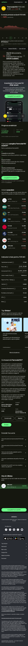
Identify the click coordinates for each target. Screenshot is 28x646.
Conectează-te (18, 2)
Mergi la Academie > (15, 352)
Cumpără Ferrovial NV (14, 96)
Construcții (7, 418)
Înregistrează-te (4, 40)
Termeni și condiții (18, 618)
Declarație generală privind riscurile (8, 618)
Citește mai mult (6, 347)
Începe (6, 424)
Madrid (20, 418)
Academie (9, 182)
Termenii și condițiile (8, 610)
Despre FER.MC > (12, 48)
